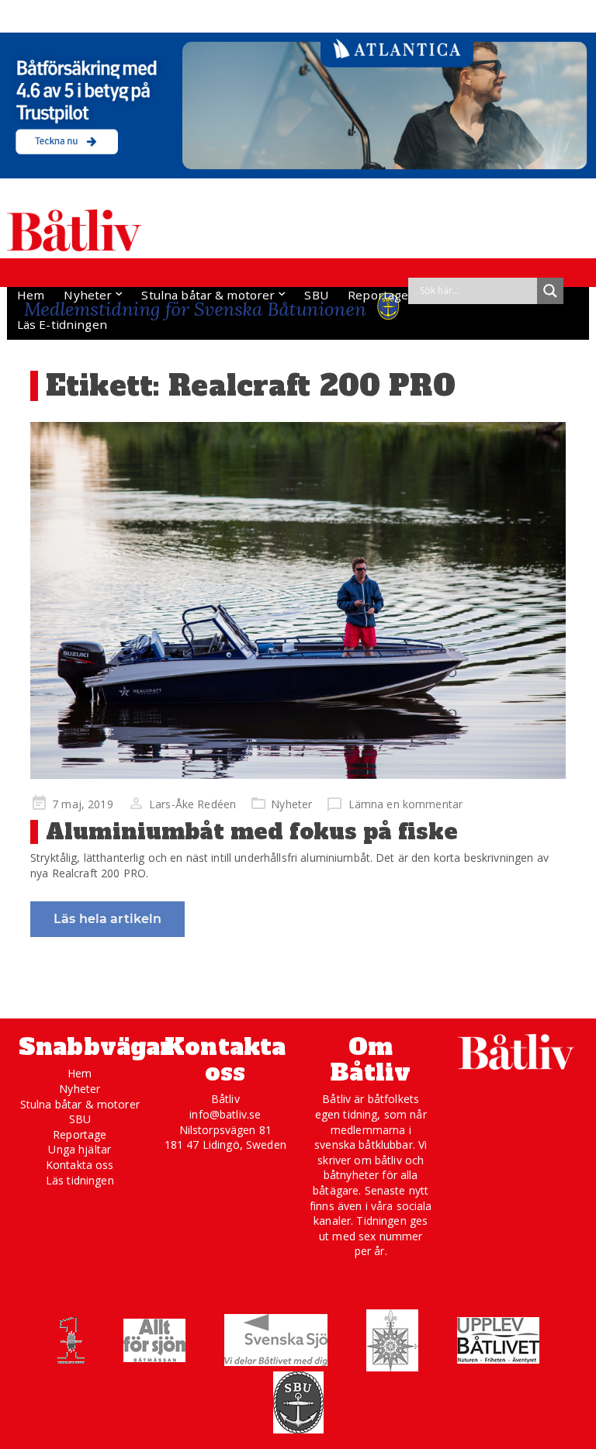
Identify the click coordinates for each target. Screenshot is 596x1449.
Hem (30, 295)
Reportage (378, 295)
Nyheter (88, 295)
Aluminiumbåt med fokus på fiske (252, 831)
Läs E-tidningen (62, 324)
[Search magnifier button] (550, 291)
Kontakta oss (80, 1164)
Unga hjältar (79, 1149)
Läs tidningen (80, 1180)
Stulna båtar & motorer (208, 295)
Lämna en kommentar (405, 804)
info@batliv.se (225, 1114)
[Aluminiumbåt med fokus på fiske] (298, 600)
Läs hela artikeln (107, 918)
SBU (315, 295)
